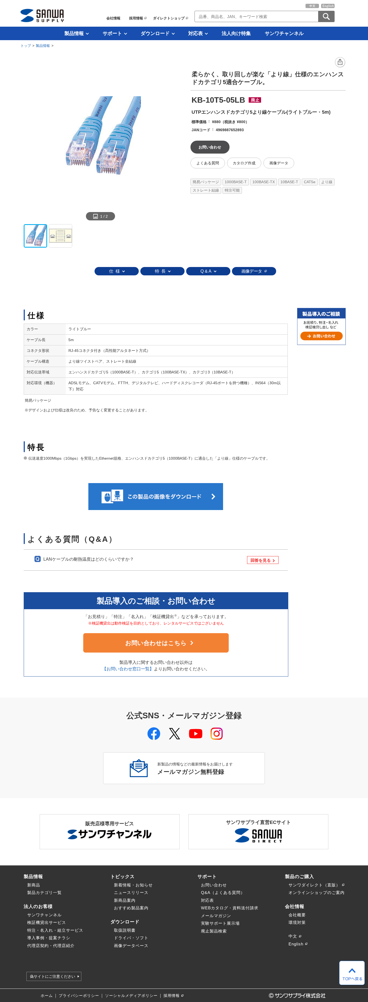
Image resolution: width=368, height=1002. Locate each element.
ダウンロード (155, 33)
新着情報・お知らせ (133, 885)
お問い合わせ (214, 885)
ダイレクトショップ (169, 18)
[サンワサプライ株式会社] (42, 15)
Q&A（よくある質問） (223, 892)
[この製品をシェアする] (340, 62)
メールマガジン (216, 915)
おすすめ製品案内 (131, 908)
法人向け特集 (236, 33)
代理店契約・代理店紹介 (51, 945)
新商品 (33, 885)
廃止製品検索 (214, 931)
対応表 (195, 33)
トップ (25, 46)
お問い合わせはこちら (156, 643)
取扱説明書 (125, 930)
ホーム (47, 996)
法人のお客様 (38, 906)
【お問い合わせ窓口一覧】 (128, 669)
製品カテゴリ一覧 (44, 892)
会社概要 (297, 915)
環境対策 (297, 922)
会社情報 (113, 18)
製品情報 (74, 33)
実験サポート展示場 (220, 923)
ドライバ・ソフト (131, 937)
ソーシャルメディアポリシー (131, 996)
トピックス (122, 876)
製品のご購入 (299, 876)
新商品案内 (125, 900)
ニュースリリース (131, 892)
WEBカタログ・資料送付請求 (229, 908)
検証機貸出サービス (46, 922)
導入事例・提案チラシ (48, 937)
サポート (112, 33)
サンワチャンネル (284, 33)
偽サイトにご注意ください (52, 976)
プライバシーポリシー (79, 996)
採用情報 (136, 18)
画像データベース (131, 945)
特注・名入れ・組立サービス (55, 930)
